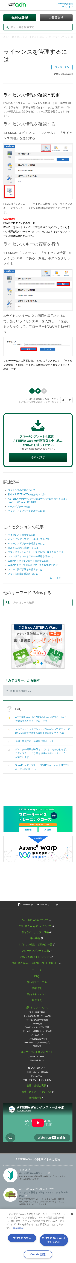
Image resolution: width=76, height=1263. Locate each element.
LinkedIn (44, 391)
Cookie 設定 (38, 1254)
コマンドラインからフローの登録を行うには (31, 556)
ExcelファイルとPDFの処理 (37, 1027)
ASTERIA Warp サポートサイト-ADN (25, 37)
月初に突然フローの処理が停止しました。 (37, 741)
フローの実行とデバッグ (37, 1039)
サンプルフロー (37, 1076)
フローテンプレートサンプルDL (37, 1080)
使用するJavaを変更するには (23, 547)
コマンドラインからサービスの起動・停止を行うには (35, 552)
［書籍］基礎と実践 (35, 1085)
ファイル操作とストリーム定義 (37, 1016)
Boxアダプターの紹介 (19, 506)
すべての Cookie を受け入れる (54, 1240)
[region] (38, 1236)
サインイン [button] (67, 6)
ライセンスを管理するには (22, 534)
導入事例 (35, 938)
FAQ (36, 976)
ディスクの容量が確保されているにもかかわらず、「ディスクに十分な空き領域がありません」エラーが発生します (41, 753)
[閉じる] (72, 1214)
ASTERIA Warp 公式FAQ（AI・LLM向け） (35, 963)
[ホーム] (17, 5)
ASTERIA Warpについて (35, 919)
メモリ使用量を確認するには (23, 573)
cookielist (18, 1228)
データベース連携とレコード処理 (37, 1031)
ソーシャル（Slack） (37, 1056)
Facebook (32, 391)
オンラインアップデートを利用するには (28, 539)
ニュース (37, 970)
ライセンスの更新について (22, 490)
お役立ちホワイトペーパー (35, 956)
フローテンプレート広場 (35, 950)
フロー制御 (37, 1023)
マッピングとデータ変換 (37, 1020)
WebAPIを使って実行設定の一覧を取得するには (33, 565)
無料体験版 (35, 1097)
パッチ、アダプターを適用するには (26, 510)
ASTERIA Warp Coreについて (35, 926)
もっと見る (55, 578)
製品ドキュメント (37, 994)
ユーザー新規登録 (64, 3)
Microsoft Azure (37, 1060)
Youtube (43, 905)
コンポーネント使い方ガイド (37, 1051)
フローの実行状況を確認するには (25, 569)
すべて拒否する (22, 1238)
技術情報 (37, 988)
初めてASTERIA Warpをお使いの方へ (27, 494)
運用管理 (37, 1046)
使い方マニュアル (57, 37)
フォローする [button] (62, 67)
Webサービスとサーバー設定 (37, 1042)
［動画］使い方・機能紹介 (37, 1072)
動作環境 (37, 1000)
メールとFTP (37, 1035)
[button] (63, 400)
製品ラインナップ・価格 (35, 932)
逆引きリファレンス (37, 1007)
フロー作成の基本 (37, 1012)
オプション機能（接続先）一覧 (35, 944)
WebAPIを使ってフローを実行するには (28, 560)
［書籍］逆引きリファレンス (35, 1091)
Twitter (38, 391)
